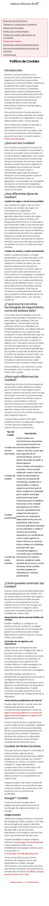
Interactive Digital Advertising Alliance (23, 714)
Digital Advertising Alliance (16, 712)
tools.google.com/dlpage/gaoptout (21, 853)
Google (40, 871)
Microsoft (18, 874)
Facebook (9, 874)
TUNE (26, 874)
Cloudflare (31, 871)
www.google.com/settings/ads (28, 842)
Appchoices (36, 715)
